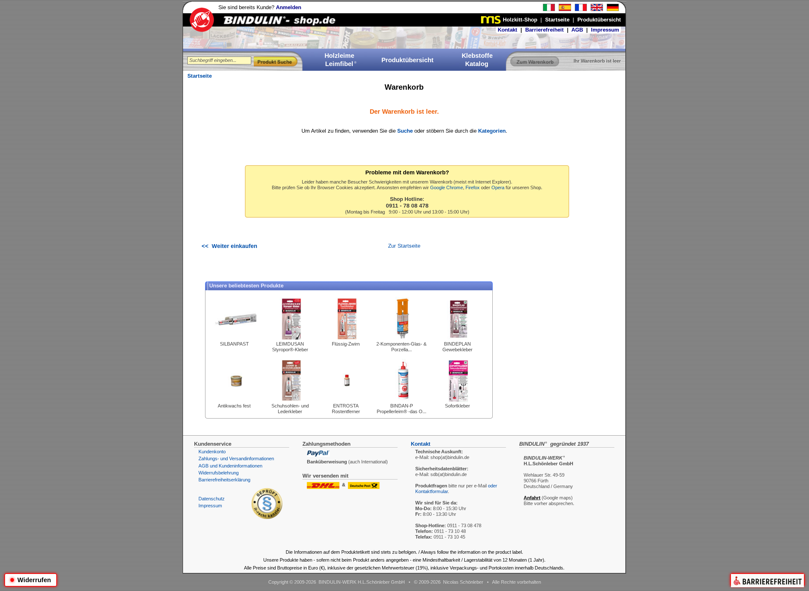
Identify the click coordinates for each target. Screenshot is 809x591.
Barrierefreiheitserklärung (224, 479)
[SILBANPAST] (236, 339)
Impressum (605, 30)
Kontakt (507, 30)
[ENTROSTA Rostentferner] (347, 401)
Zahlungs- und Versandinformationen (236, 458)
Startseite (199, 76)
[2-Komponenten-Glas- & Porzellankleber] (403, 339)
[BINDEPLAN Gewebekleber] (458, 339)
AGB (577, 30)
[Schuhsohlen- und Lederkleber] (291, 401)
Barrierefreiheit (544, 30)
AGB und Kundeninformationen (230, 465)
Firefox (472, 187)
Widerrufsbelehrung (218, 472)
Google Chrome (446, 187)
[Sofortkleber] (458, 401)
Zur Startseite (404, 246)
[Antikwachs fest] (236, 401)
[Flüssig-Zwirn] (347, 339)
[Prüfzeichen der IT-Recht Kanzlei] (267, 517)
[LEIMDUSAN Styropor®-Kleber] (291, 339)
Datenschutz (211, 498)
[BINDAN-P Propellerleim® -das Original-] (403, 401)
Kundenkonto (212, 451)
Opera (497, 187)
